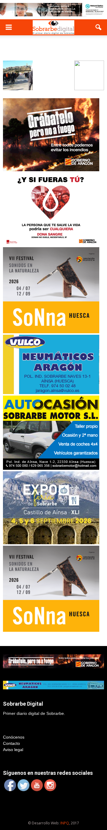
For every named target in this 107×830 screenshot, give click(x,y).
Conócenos (13, 737)
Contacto (11, 743)
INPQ (64, 823)
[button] (98, 27)
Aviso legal (13, 749)
